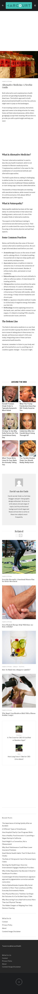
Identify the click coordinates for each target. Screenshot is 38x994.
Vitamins (21, 666)
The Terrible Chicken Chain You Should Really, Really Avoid (27, 460)
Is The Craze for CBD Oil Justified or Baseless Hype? (19, 737)
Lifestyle (15, 666)
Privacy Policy (7, 925)
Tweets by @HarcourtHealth (11, 946)
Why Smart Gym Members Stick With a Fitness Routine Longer (18, 714)
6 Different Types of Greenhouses (14, 829)
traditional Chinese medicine (25, 183)
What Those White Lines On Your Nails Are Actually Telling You (9, 461)
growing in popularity (19, 96)
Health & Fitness (7, 81)
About (4, 928)
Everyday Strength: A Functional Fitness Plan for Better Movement (18, 580)
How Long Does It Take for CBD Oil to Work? (19, 756)
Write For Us (6, 918)
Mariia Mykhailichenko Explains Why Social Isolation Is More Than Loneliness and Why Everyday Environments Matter (17, 887)
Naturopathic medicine (10, 209)
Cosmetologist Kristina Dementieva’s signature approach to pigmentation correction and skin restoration (18, 879)
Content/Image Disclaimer (11, 931)
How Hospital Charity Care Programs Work (17, 832)
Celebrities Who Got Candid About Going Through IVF (27, 433)
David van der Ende (19, 491)
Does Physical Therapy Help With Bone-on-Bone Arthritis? (17, 626)
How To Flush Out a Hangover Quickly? (16, 670)
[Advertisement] (19, 31)
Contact (5, 922)
